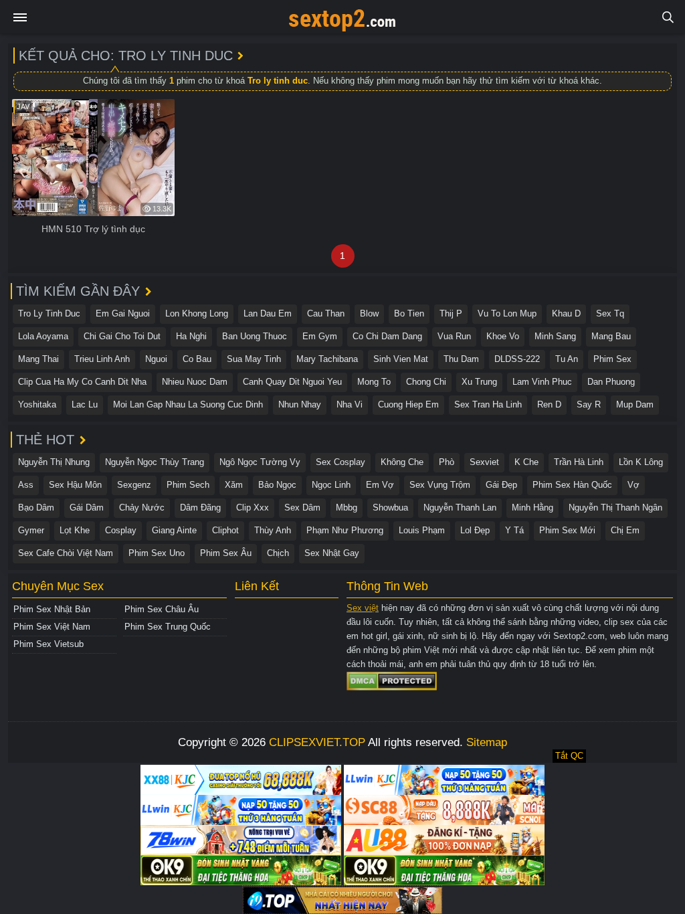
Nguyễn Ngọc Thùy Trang (154, 462)
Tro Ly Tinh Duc (49, 313)
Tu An (566, 359)
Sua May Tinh (254, 359)
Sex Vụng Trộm (439, 485)
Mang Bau (611, 336)
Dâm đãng (200, 507)
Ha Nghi (191, 336)
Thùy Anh (272, 530)
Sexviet (484, 462)
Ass (25, 485)
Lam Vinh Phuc (542, 382)
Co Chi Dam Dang (387, 336)
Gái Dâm (87, 507)
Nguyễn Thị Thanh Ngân (615, 507)
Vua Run (454, 336)
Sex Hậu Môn (75, 485)
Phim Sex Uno (156, 553)
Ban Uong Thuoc (254, 336)
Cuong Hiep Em (408, 404)
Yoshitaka (37, 404)
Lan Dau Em (267, 313)
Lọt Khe (75, 530)
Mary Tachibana (327, 359)
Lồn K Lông (641, 462)
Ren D (549, 404)
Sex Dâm (302, 507)
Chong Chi (426, 382)
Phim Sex (612, 359)
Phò (446, 462)
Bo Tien (409, 313)
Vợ (633, 485)
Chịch (278, 553)
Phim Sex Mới (567, 530)
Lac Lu (85, 404)
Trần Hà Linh (578, 462)
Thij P (450, 313)
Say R (589, 404)
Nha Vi (349, 404)
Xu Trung (479, 382)
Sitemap (486, 742)
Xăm (234, 485)
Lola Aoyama (43, 336)
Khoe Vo (502, 336)
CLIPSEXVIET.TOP (317, 742)
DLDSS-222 (517, 359)
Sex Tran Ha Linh (488, 404)
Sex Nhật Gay (331, 553)
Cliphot (225, 530)
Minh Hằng (532, 507)
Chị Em (625, 530)
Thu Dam (461, 359)
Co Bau (197, 359)
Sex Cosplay (340, 462)
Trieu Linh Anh (102, 359)
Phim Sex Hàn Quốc (572, 485)
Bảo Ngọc (277, 485)
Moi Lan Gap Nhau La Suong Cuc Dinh (188, 404)
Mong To (374, 382)
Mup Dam (635, 404)
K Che (526, 462)
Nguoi (156, 359)
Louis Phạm (422, 530)
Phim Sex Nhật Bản (51, 609)
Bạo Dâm (36, 507)
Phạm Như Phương (344, 530)
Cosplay (120, 530)
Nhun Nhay (299, 404)
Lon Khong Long (196, 313)
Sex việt (363, 608)
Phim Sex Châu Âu (161, 609)
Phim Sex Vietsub (48, 644)
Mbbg (346, 507)
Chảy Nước (142, 507)
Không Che (402, 462)
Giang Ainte (174, 530)
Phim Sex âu (226, 553)
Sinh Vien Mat (400, 359)
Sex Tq (610, 313)
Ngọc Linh (331, 485)
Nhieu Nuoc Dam (194, 382)
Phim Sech (188, 485)
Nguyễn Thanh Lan (459, 507)
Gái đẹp (501, 485)
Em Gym (319, 336)
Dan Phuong (611, 382)
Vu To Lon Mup (507, 313)
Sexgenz (134, 485)
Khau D (566, 313)
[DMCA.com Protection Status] (392, 680)
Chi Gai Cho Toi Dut (122, 336)
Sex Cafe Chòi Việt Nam (65, 553)
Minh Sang (555, 336)
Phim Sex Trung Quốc (167, 627)
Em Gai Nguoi (123, 313)
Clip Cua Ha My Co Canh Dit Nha (82, 382)
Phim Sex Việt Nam (51, 627)
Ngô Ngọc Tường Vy (259, 462)
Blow (369, 313)
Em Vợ (380, 485)
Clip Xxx (252, 507)
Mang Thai (38, 359)
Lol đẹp (475, 530)
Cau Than (326, 313)
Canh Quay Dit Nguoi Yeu (292, 382)
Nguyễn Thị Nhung (54, 462)
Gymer (31, 530)
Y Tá (514, 530)
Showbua (390, 507)
